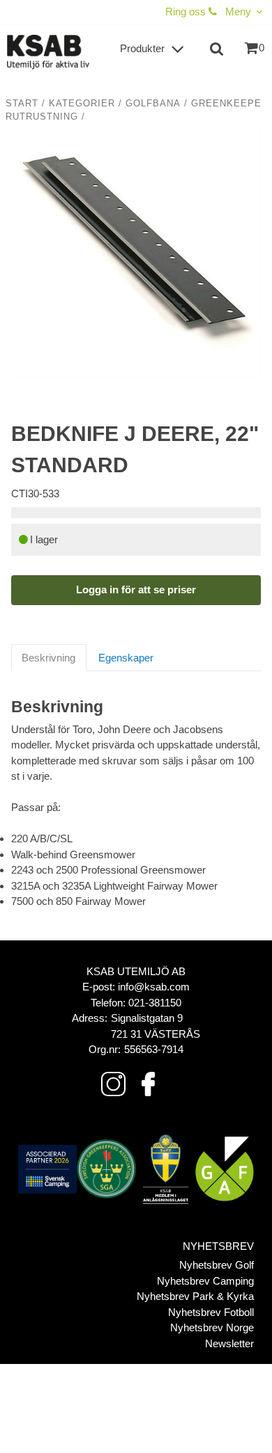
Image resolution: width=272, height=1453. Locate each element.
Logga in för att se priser (136, 589)
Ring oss (187, 11)
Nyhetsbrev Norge (212, 1327)
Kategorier (82, 104)
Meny (238, 11)
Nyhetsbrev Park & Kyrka (195, 1296)
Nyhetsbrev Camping (205, 1281)
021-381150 (154, 1003)
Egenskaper (125, 658)
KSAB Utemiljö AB (136, 971)
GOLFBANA (153, 104)
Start (22, 104)
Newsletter (229, 1343)
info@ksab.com (154, 987)
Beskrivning (48, 658)
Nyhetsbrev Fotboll (211, 1312)
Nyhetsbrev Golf (216, 1265)
